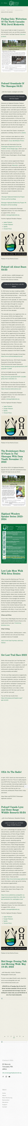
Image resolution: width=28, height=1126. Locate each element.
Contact (4, 1107)
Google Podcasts (8, 224)
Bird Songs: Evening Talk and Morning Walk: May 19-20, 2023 (14, 964)
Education (5, 1102)
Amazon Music (8, 229)
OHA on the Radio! (11, 772)
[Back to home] (14, 3)
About (4, 1095)
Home (4, 1093)
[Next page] (23, 1036)
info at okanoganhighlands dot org (11, 1073)
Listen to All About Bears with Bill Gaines (14, 285)
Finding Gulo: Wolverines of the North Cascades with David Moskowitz (14, 22)
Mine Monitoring (7, 1097)
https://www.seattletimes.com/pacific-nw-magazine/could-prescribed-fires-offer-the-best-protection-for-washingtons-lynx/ (13, 897)
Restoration (5, 1100)
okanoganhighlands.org (12, 215)
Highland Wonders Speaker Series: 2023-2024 (12, 517)
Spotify (5, 226)
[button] (4, 3)
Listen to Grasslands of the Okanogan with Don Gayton (14, 98)
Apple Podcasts (8, 222)
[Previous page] (5, 1036)
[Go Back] (26, 786)
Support (4, 1104)
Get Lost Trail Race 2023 (14, 655)
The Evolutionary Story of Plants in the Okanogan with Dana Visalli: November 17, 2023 (13, 456)
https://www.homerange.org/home (16, 879)
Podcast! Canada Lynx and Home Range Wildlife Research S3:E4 (13, 810)
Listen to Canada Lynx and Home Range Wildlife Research (14, 824)
